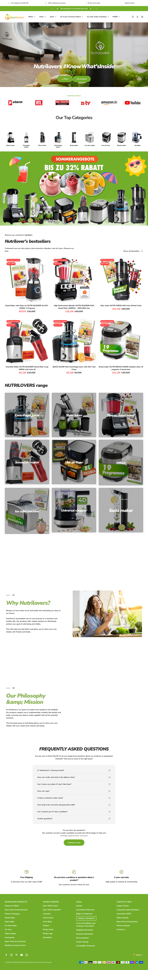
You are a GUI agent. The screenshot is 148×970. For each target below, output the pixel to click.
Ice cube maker (11, 925)
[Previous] (51, 8)
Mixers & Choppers (12, 914)
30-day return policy (93, 3)
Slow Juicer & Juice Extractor (16, 910)
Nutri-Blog (47, 921)
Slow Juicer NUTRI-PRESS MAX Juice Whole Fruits (120, 305)
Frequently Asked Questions (128, 910)
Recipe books (48, 929)
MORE (115, 17)
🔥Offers (64, 79)
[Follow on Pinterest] (16, 955)
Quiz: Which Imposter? (52, 910)
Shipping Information (84, 930)
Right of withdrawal (84, 914)
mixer (41, 17)
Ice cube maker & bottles (97, 17)
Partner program (123, 925)
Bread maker (10, 918)
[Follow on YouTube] (21, 955)
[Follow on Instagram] (11, 955)
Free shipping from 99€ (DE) (19, 3)
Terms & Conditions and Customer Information (85, 924)
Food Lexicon (48, 918)
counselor (47, 914)
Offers (30, 17)
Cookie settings (82, 942)
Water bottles (10, 933)
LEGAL (79, 902)
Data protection (82, 938)
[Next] (96, 8)
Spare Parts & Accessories (15, 941)
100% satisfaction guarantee (57, 3)
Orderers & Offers (12, 906)
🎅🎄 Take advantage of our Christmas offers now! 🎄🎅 (74, 8)
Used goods (9, 937)
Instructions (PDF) (124, 914)
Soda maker (9, 921)
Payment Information (84, 934)
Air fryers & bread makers (70, 17)
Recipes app (47, 933)
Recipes (46, 925)
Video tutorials (122, 918)
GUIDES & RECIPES (51, 902)
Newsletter (47, 937)
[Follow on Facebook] (6, 955)
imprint (79, 906)
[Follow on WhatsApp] (26, 955)
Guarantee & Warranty (85, 910)
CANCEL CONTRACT (86, 918)
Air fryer (8, 929)
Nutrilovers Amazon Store (15, 945)
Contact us (121, 929)
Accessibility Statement (85, 946)
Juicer (52, 17)
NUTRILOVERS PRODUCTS (16, 902)
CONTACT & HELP (124, 902)
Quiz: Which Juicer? (50, 906)
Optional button (130, 3)
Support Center (123, 906)
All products (82, 79)
